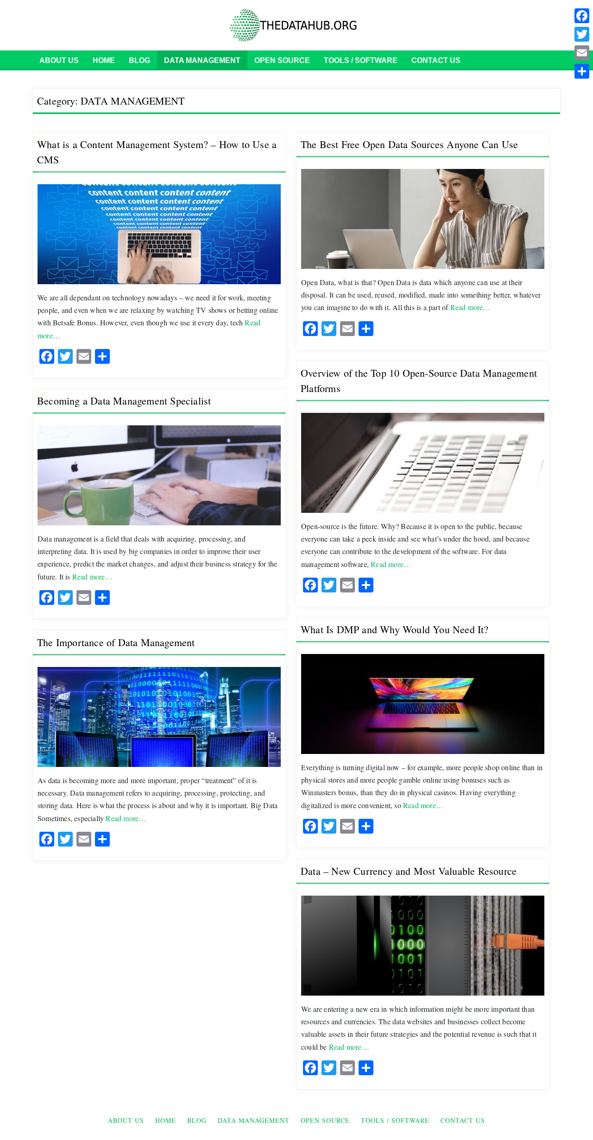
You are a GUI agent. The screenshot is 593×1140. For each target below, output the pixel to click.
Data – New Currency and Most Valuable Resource (409, 871)
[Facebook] (582, 15)
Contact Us (436, 60)
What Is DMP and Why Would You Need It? (395, 629)
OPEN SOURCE (282, 60)
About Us (59, 60)
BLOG (139, 60)
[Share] (582, 71)
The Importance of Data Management (116, 642)
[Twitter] (582, 34)
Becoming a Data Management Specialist (124, 400)
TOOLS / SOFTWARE (360, 60)
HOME (104, 60)
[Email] (582, 53)
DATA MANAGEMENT (202, 60)
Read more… (470, 307)
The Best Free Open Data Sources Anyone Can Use (409, 144)
